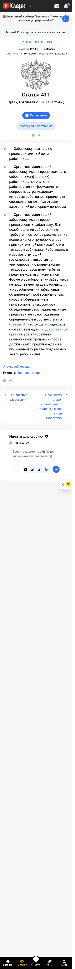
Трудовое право (29, 373)
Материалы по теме (34, 126)
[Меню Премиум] (31, 6)
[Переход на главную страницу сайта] (14, 6)
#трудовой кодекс (16, 366)
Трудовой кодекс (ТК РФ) (36, 41)
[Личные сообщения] (57, 6)
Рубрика (9, 373)
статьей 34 (18, 324)
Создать (36, 964)
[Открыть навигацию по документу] (65, 18)
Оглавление (38, 115)
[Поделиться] (39, 135)
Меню (50, 965)
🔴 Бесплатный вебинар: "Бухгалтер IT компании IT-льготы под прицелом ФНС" (36, 18)
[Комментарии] (33, 135)
